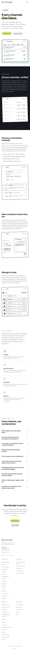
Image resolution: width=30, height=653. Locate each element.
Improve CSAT (19, 568)
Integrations (4, 583)
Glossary (18, 612)
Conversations (5, 569)
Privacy (15, 648)
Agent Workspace (5, 567)
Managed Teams (5, 604)
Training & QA (4, 612)
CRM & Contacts (5, 593)
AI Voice (3, 574)
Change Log (18, 607)
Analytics (4, 579)
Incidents (4, 591)
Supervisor (4, 598)
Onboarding (4, 609)
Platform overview (6, 562)
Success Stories (5, 634)
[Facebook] (13, 555)
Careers (3, 632)
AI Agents (4, 564)
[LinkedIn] (3, 555)
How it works (4, 625)
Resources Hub (19, 609)
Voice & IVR (4, 571)
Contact (3, 639)
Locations (4, 629)
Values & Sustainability (7, 627)
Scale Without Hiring (20, 566)
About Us (4, 622)
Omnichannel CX (19, 571)
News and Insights (6, 637)
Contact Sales (15, 525)
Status (17, 614)
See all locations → (6, 552)
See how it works (18, 33)
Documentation (19, 604)
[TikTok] (10, 555)
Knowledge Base (5, 576)
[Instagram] (5, 555)
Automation (4, 581)
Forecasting (4, 596)
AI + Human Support (20, 573)
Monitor (3, 588)
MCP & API (4, 586)
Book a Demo (6, 33)
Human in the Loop (6, 607)
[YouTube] (8, 555)
